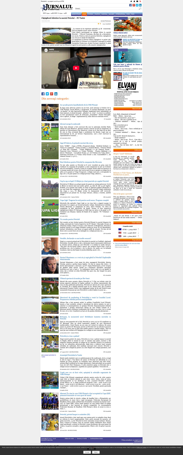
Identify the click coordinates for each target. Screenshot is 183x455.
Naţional (104, 14)
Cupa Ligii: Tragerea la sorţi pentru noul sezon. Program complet (84, 200)
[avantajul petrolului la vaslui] (50, 357)
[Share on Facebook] (130, 6)
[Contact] (137, 1)
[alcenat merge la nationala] (50, 139)
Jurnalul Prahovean (106, 21)
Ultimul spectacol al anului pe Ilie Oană (74, 278)
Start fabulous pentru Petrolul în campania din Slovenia (81, 162)
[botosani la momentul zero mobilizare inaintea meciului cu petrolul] (50, 332)
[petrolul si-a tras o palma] (50, 352)
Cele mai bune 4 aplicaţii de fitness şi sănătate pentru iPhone (127, 65)
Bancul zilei (136, 109)
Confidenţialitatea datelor (96, 438)
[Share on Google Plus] (134, 6)
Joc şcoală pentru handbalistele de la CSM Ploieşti (79, 105)
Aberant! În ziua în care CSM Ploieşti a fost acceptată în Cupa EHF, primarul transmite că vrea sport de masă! (85, 394)
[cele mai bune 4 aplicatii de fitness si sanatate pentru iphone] (128, 63)
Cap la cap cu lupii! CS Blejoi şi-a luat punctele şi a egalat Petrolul (84, 181)
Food (128, 14)
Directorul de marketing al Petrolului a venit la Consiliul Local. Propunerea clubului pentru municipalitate (85, 298)
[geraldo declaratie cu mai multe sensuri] (50, 254)
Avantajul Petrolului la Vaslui (71, 355)
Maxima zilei (136, 212)
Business (90, 14)
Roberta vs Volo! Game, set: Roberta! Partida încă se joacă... (127, 174)
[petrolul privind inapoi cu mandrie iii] (50, 430)
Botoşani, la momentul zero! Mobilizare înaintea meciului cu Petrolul (85, 318)
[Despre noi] (134, 1)
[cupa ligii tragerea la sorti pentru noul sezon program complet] (50, 216)
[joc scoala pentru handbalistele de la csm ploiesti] (50, 120)
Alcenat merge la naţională (70, 124)
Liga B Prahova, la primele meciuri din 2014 (76, 143)
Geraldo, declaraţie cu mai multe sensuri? (75, 238)
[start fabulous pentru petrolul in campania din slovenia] (50, 178)
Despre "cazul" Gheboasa (122, 154)
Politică (97, 14)
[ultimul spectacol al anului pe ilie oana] (50, 294)
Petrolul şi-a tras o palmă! (69, 336)
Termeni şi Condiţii (82, 438)
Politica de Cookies (141, 447)
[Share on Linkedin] (140, 6)
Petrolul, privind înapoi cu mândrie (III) (75, 414)
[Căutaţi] (139, 9)
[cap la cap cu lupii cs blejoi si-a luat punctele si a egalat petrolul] (50, 197)
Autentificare (138, 441)
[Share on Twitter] (137, 6)
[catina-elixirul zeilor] (128, 31)
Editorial (137, 150)
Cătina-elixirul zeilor (120, 33)
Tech (132, 14)
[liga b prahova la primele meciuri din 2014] (50, 159)
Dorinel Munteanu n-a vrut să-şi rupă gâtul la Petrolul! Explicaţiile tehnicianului (85, 258)
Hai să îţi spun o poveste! (122, 194)
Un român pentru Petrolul (70, 219)
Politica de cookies (69, 438)
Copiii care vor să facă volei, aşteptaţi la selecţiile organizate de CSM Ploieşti (85, 373)
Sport (84, 14)
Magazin (111, 14)
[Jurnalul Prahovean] (131, 1)
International (120, 14)
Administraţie (76, 14)
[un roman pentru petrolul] (50, 235)
